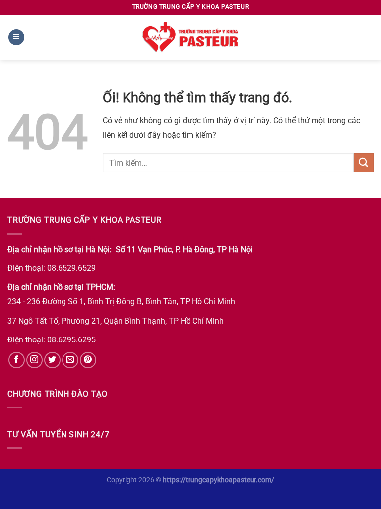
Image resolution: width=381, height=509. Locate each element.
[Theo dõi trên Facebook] (16, 360)
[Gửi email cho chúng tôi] (70, 360)
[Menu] (16, 37)
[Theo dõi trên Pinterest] (88, 360)
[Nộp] (364, 162)
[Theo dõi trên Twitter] (52, 360)
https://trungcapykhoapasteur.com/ (218, 480)
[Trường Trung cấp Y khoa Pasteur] (190, 37)
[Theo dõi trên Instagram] (34, 360)
